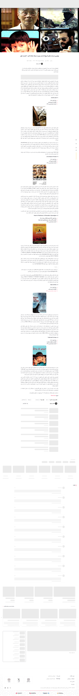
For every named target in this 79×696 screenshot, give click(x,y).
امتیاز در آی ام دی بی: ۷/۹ (51, 291)
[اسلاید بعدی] (1, 617)
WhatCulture (53, 395)
